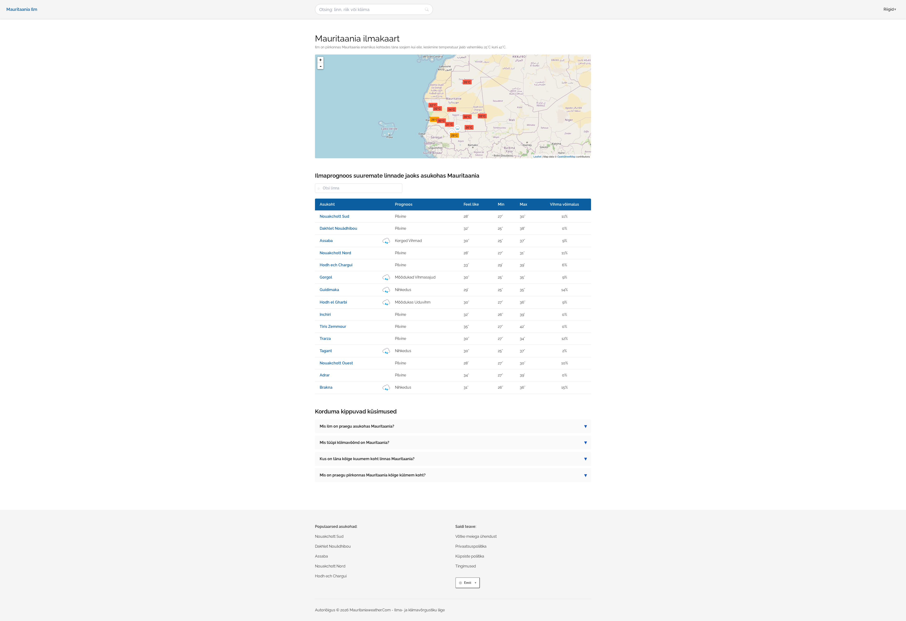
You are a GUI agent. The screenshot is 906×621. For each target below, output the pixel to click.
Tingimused (465, 566)
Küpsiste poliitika (469, 556)
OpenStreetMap (566, 156)
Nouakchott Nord (330, 566)
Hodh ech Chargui (331, 576)
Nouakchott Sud (329, 536)
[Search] (427, 9)
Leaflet (537, 156)
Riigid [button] (890, 9)
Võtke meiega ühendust (476, 536)
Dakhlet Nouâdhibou (333, 546)
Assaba (321, 556)
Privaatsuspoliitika (471, 546)
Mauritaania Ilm (21, 9)
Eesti (467, 582)
